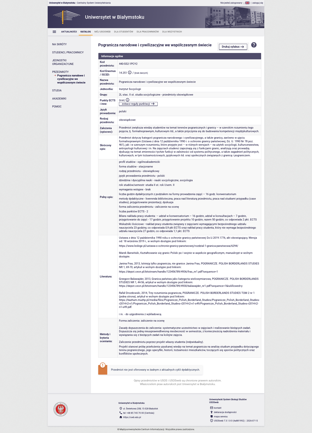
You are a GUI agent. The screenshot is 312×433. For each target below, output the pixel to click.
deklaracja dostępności (225, 412)
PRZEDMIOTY (60, 72)
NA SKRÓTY (59, 44)
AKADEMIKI (59, 98)
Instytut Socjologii (130, 89)
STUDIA (57, 90)
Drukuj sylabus (231, 46)
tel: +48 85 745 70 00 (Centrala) (138, 413)
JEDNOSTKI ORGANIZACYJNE (63, 62)
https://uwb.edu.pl (132, 417)
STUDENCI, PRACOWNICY (68, 52)
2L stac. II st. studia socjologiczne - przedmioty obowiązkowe (156, 94)
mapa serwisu (221, 416)
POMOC (57, 106)
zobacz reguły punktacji (136, 103)
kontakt (217, 408)
